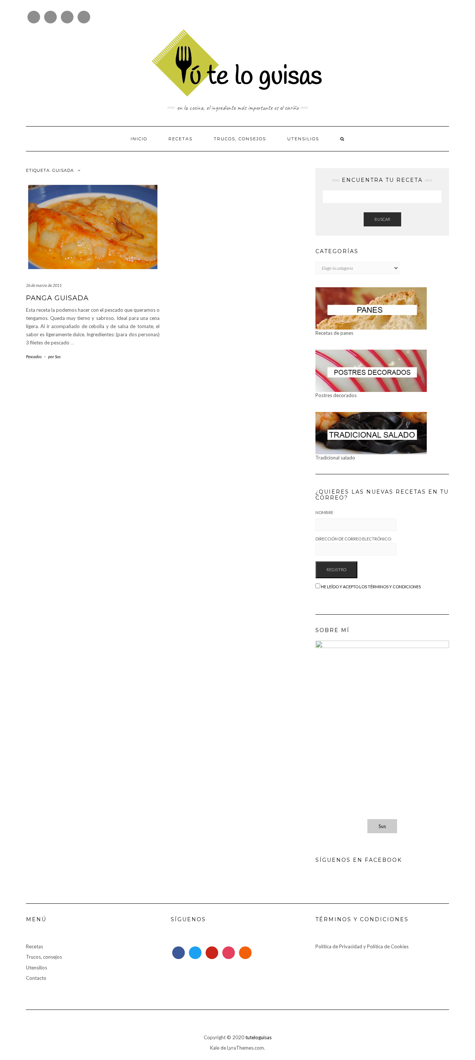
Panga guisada (57, 298)
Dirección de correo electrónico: (353, 538)
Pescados (34, 356)
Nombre (324, 512)
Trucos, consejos (240, 138)
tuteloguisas (258, 1037)
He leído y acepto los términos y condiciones (371, 586)
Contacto (36, 978)
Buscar (382, 219)
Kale (214, 1048)
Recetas (180, 138)
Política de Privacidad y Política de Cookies (362, 946)
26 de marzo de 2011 (44, 285)
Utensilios (303, 138)
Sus (382, 826)
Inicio (139, 138)
